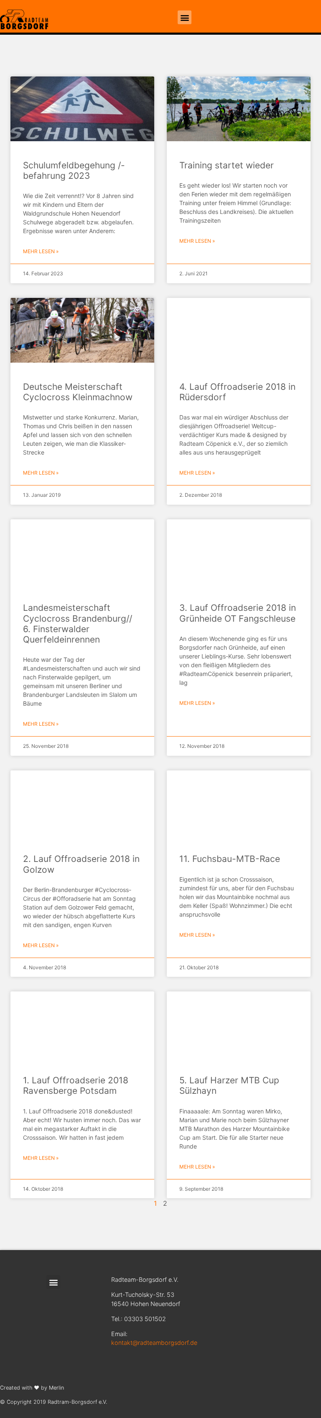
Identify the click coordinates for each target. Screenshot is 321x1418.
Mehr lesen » (41, 251)
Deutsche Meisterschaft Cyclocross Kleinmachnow (77, 391)
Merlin (56, 1388)
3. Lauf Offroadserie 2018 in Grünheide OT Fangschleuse (237, 612)
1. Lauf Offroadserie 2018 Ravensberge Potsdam (75, 1085)
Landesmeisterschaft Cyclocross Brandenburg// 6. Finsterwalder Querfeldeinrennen (77, 623)
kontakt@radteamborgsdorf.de (154, 1342)
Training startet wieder (226, 165)
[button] (184, 17)
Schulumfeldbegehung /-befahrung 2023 (74, 170)
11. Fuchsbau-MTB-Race (229, 859)
